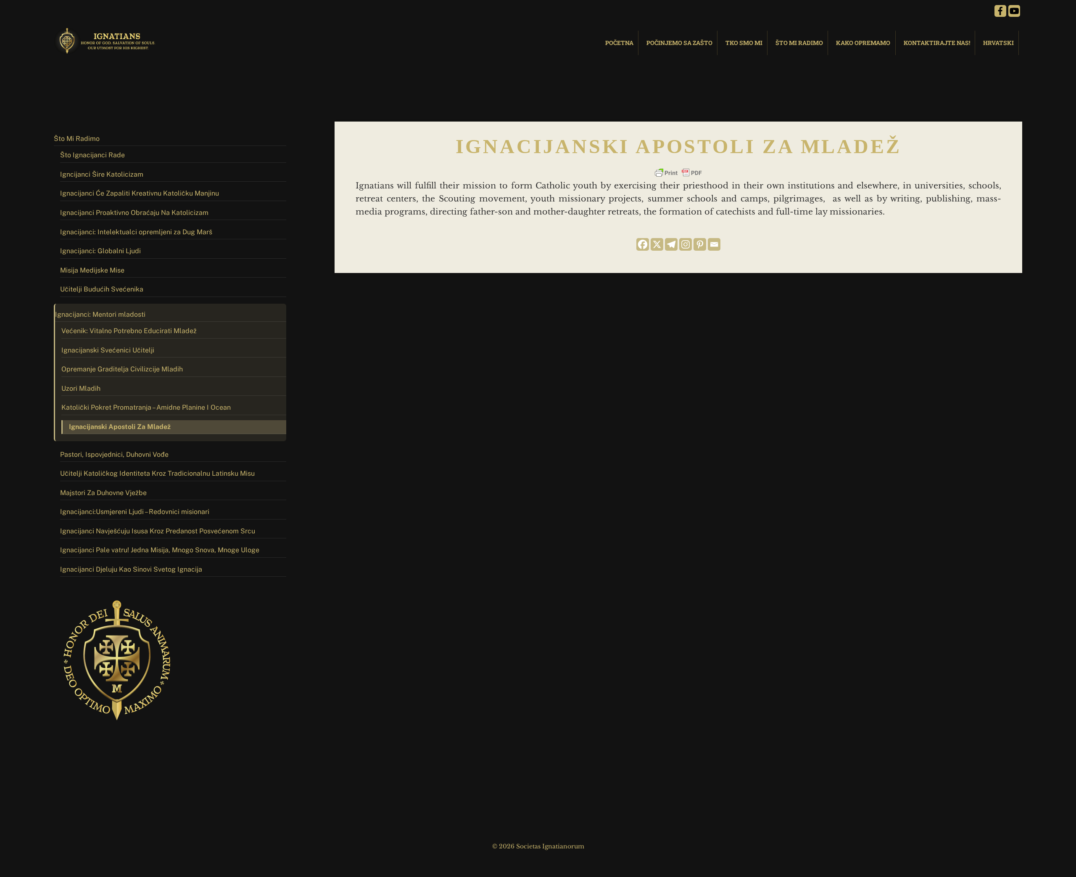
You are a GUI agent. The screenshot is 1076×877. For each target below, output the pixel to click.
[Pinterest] (700, 244)
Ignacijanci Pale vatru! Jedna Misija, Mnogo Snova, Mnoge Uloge (159, 550)
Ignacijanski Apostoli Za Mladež (120, 427)
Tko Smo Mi (743, 43)
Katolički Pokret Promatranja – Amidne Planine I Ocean (146, 407)
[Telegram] (671, 244)
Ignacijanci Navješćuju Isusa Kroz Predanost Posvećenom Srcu (157, 531)
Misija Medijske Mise (92, 270)
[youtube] (1014, 10)
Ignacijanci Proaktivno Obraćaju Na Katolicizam (134, 213)
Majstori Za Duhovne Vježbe (103, 493)
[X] (657, 244)
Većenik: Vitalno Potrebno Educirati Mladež (129, 331)
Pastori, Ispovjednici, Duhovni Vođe (114, 454)
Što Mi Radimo (799, 43)
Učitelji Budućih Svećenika (101, 289)
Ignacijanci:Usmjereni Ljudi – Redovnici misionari (134, 512)
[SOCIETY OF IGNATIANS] (106, 50)
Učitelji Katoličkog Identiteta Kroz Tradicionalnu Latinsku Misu (157, 473)
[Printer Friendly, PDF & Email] (678, 173)
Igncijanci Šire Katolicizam (101, 174)
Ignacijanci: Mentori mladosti (100, 314)
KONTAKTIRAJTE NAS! (937, 43)
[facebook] (1000, 10)
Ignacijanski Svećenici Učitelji (107, 350)
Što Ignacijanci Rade (92, 155)
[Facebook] (642, 244)
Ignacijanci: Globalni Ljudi (100, 251)
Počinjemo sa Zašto (679, 43)
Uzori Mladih (80, 388)
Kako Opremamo (863, 43)
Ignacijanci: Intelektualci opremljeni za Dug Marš (136, 232)
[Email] (714, 244)
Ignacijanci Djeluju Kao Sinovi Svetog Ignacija (131, 569)
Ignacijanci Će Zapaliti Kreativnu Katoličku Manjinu (139, 193)
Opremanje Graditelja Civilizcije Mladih (122, 369)
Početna (619, 43)
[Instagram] (685, 244)
